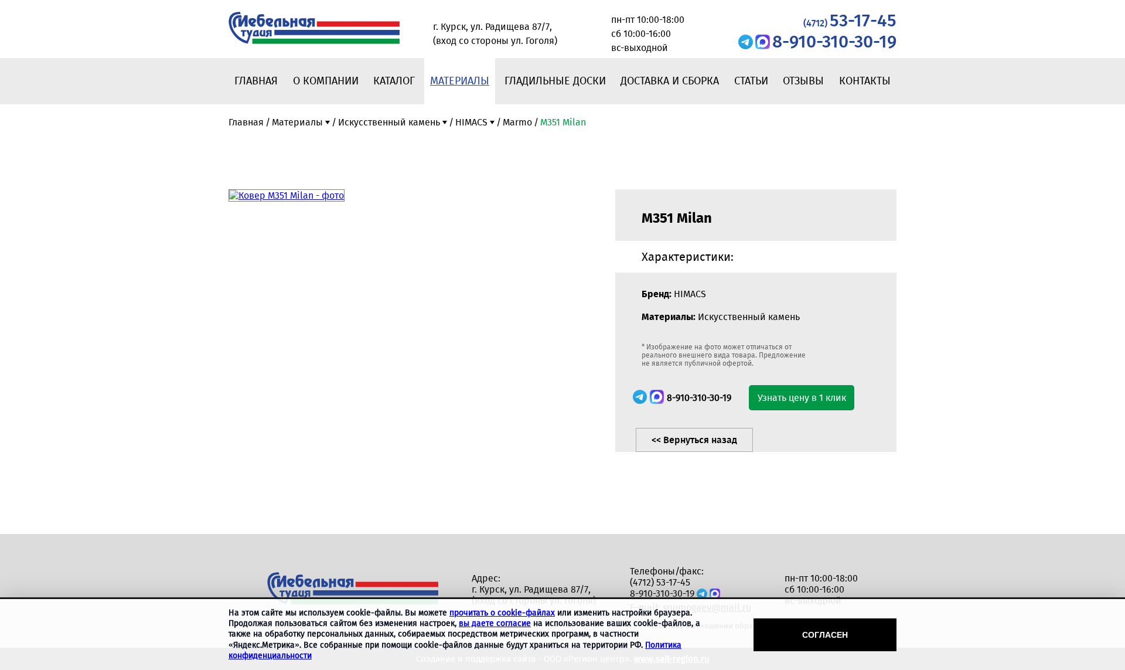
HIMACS (471, 122)
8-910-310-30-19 (834, 41)
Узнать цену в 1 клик (802, 397)
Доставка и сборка (670, 80)
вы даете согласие (495, 623)
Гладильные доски (555, 80)
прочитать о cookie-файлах (502, 613)
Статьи (751, 80)
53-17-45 (849, 20)
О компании (326, 80)
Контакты (865, 80)
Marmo (517, 122)
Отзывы (803, 80)
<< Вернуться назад (694, 439)
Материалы (459, 80)
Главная (256, 80)
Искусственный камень (389, 122)
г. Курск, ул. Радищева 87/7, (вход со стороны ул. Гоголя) (534, 595)
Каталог (394, 80)
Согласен (825, 635)
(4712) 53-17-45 (660, 582)
